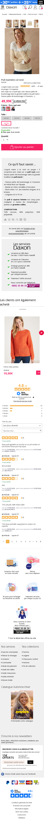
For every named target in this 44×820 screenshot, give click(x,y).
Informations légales (22, 809)
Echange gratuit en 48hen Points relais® (20, 267)
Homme (26, 662)
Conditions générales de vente (22, 803)
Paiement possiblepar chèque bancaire (19, 273)
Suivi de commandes (10, 652)
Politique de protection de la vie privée (14, 768)
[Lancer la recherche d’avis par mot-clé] (41, 430)
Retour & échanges (9, 655)
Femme (26, 652)
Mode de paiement (9, 666)
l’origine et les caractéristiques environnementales (22, 231)
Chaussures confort (30, 659)
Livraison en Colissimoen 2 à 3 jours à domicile (21, 260)
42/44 (16, 118)
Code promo (21, 815)
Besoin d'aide (7, 680)
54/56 (6, 123)
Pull (25, 14)
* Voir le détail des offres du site (22, 638)
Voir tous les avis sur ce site (22, 401)
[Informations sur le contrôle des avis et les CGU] (33, 397)
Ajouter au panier (24, 147)
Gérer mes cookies (21, 812)
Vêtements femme (15, 14)
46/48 (27, 118)
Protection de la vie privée (21, 806)
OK (30, 762)
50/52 (37, 118)
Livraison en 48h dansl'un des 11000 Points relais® (23, 254)
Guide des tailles (8, 669)
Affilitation (21, 818)
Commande (6, 662)
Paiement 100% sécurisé (21, 278)
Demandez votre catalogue (22, 721)
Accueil (4, 14)
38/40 (6, 118)
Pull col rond (32, 14)
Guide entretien (8, 676)
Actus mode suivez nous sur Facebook (21, 774)
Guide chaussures (9, 673)
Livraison (5, 659)
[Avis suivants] (40, 541)
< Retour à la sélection (31, 83)
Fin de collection (29, 666)
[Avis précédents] (3, 541)
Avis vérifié (6, 440)
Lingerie (26, 655)
